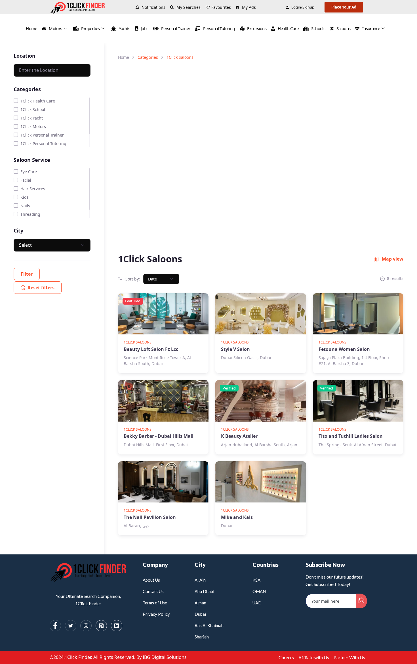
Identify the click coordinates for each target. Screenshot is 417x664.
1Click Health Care (37, 101)
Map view (392, 259)
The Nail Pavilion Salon (150, 517)
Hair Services (32, 188)
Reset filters (41, 287)
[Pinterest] (101, 625)
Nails (25, 205)
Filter (27, 274)
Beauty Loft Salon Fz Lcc (151, 349)
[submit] (361, 601)
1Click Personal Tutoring (43, 143)
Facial (25, 180)
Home (31, 28)
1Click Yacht (31, 118)
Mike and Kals (237, 517)
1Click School (32, 109)
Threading (30, 214)
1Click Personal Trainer (42, 135)
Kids (24, 197)
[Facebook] (55, 625)
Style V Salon (235, 349)
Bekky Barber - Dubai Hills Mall (158, 436)
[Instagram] (86, 625)
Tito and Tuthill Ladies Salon (351, 436)
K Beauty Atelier (239, 436)
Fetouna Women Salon (344, 349)
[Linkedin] (116, 625)
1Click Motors (33, 126)
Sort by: (132, 279)
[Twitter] (70, 625)
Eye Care (28, 171)
